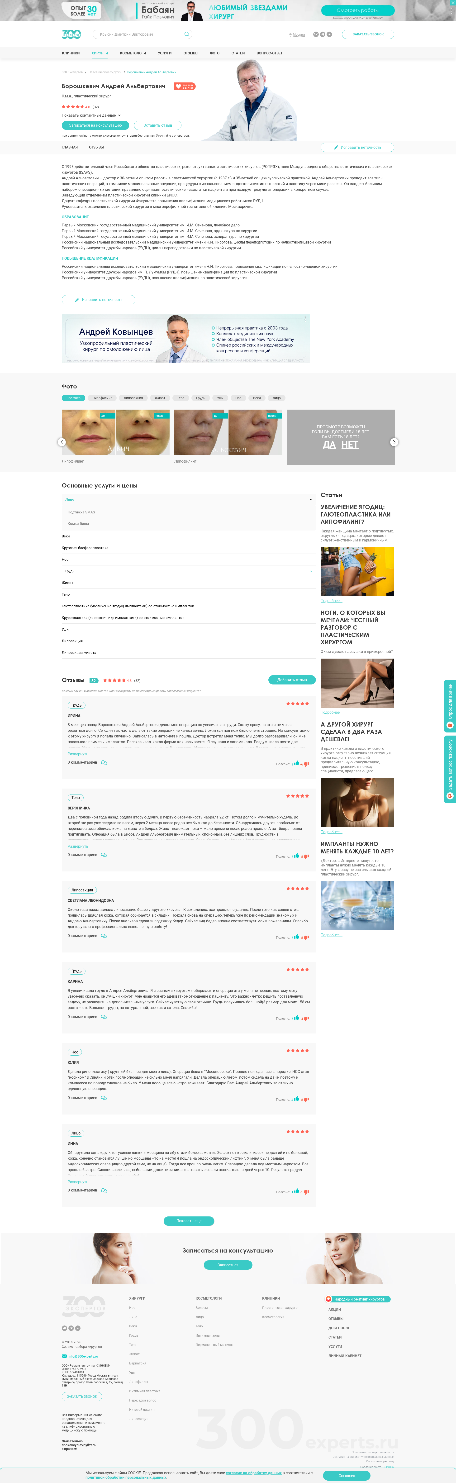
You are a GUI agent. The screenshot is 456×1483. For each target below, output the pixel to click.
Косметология (273, 1317)
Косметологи (133, 53)
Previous (62, 442)
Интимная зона (208, 1335)
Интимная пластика (145, 1391)
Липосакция (138, 1419)
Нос (132, 1308)
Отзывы (191, 53)
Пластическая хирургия (280, 1308)
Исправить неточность (361, 147)
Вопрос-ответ (269, 53)
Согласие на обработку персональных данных (363, 1457)
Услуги (164, 53)
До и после (339, 1328)
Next (394, 442)
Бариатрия (137, 1363)
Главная (70, 147)
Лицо (133, 1317)
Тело (132, 1345)
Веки (133, 1326)
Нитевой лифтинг (142, 1409)
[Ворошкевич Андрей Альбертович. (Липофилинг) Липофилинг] (116, 432)
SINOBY (389, 1467)
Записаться (228, 1265)
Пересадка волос (142, 1400)
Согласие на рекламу (380, 1461)
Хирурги (100, 53)
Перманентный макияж (214, 1345)
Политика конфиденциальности (373, 1452)
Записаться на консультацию (95, 125)
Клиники (71, 53)
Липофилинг (139, 1382)
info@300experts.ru (83, 1356)
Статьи (238, 53)
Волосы (202, 1308)
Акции (334, 1309)
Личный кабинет (344, 1356)
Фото (214, 53)
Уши (132, 1372)
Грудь (133, 1335)
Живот (134, 1354)
